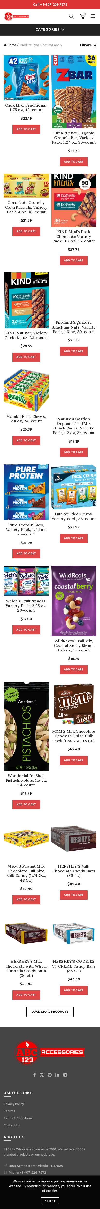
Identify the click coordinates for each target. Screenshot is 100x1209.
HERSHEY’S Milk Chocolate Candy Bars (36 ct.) (73, 871)
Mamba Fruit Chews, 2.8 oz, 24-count (26, 418)
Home (12, 45)
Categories (47, 30)
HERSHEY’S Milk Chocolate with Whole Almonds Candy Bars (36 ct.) (26, 968)
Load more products (50, 1012)
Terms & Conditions (18, 1118)
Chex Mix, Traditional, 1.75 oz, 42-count (26, 107)
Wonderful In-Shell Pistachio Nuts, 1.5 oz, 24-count (26, 780)
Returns (9, 1111)
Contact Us (12, 1125)
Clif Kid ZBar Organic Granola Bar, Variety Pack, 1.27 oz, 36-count (74, 138)
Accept (50, 1201)
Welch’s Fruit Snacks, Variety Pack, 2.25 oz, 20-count (26, 606)
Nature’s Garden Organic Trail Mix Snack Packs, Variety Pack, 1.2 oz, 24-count (74, 426)
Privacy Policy (14, 1104)
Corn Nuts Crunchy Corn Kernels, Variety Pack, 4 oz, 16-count (26, 207)
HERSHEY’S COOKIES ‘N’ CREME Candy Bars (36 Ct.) (73, 966)
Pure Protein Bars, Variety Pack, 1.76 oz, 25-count (26, 529)
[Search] (71, 16)
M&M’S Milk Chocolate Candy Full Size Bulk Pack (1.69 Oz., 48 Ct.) (73, 736)
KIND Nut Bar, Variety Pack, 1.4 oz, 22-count (26, 335)
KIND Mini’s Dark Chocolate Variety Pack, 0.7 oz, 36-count (73, 236)
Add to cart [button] (26, 129)
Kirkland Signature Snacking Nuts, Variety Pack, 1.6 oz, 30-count (74, 327)
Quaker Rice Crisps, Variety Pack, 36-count (74, 516)
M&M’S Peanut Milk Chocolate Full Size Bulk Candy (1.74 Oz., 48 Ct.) (26, 873)
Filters (86, 45)
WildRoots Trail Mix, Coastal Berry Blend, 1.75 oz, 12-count (74, 645)
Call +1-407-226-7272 (50, 4)
